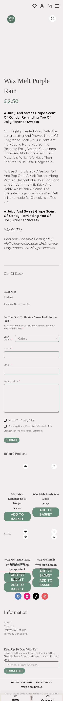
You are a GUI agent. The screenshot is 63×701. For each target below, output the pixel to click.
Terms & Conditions (16, 633)
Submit (12, 440)
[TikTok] (36, 596)
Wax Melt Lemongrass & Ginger (17, 499)
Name (8, 348)
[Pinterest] (44, 596)
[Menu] (57, 6)
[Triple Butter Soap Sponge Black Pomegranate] (17, 545)
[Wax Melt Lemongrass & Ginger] (17, 474)
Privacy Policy (28, 420)
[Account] (42, 6)
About (7, 622)
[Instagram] (27, 596)
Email (8, 364)
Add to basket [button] (17, 516)
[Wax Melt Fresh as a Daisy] (45, 474)
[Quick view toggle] (25, 466)
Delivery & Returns (15, 629)
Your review (12, 381)
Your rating (8, 338)
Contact (9, 626)
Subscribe (14, 671)
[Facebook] (18, 596)
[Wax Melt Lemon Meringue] (45, 545)
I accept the (21, 420)
